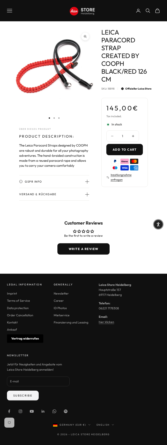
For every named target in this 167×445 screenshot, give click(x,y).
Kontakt (12, 322)
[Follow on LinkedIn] (43, 411)
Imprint (12, 293)
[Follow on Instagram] (20, 411)
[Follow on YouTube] (32, 411)
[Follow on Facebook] (9, 411)
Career (59, 301)
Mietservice (62, 315)
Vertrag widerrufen (25, 338)
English (103, 424)
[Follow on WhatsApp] (54, 411)
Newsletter (61, 293)
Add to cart (125, 150)
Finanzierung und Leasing (71, 322)
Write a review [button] (84, 249)
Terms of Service (18, 301)
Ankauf (12, 330)
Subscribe (22, 395)
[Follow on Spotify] (65, 411)
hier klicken (106, 322)
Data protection (18, 308)
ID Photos (60, 308)
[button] (158, 224)
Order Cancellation (20, 315)
